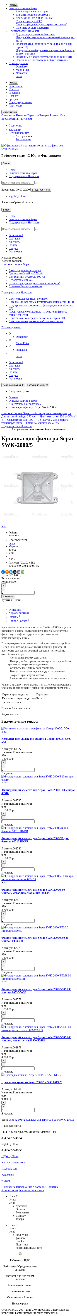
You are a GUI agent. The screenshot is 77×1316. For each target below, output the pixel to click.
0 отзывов (14, 535)
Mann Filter (22, 69)
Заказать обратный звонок (17, 202)
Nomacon (21, 72)
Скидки (13, 248)
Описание (15, 609)
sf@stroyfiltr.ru (9, 1156)
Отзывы (14, 616)
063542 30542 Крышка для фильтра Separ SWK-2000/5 (41, 1119)
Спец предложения (20, 102)
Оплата (13, 245)
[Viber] (18, 572)
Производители (18, 63)
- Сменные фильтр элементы (40, 422)
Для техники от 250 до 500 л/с (34, 17)
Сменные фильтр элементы (32, 27)
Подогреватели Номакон (24, 30)
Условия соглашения (31, 1190)
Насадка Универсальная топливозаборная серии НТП (41, 301)
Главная (13, 397)
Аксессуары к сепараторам (32, 11)
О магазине (16, 86)
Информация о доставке (31, 1186)
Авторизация (24, 136)
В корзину (8, 596)
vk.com (5, 1180)
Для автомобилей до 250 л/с (33, 14)
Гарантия (14, 92)
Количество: (8, 581)
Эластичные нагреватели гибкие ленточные (43, 60)
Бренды (13, 99)
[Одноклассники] (7, 572)
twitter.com (7, 1174)
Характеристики (19, 612)
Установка (15, 251)
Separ (19, 76)
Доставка (14, 238)
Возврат (13, 95)
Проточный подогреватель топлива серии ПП (44, 56)
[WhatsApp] (22, 572)
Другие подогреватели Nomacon (35, 34)
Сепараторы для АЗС (29, 21)
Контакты (15, 241)
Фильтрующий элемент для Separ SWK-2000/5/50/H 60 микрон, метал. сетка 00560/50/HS (36, 1039)
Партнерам (15, 105)
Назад (13, 4)
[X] (14, 572)
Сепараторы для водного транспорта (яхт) (41, 24)
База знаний (16, 235)
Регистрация (23, 139)
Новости (14, 89)
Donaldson (22, 66)
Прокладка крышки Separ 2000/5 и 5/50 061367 (31, 1082)
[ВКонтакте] (3, 572)
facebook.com (9, 1168)
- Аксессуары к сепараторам (48, 413)
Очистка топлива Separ (23, 8)
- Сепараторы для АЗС (18, 419)
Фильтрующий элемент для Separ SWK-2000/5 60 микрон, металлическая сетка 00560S (33, 891)
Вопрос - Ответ (19, 620)
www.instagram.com (13, 1162)
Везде (12, 169)
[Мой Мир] (11, 572)
